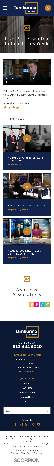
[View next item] (29, 314)
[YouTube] (38, 424)
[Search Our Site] (47, 411)
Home (27, 383)
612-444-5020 (27, 346)
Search (9, 411)
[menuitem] (14, 453)
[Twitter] (32, 424)
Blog (27, 401)
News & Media (27, 397)
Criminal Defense (27, 392)
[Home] (26, 8)
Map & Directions (27, 371)
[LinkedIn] (26, 424)
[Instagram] (21, 424)
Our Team (27, 388)
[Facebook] (15, 424)
